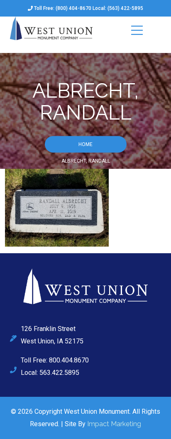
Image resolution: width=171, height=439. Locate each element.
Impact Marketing (114, 424)
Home (85, 144)
